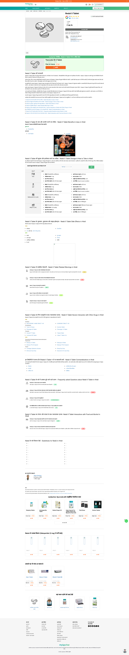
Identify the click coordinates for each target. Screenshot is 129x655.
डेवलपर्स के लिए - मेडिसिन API (61, 639)
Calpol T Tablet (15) (62, 335)
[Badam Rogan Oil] (58, 504)
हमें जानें (27, 622)
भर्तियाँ (27, 629)
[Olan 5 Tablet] (31, 571)
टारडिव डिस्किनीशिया (70, 368)
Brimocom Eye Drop (31, 350)
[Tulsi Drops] (84, 504)
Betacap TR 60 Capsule (63, 345)
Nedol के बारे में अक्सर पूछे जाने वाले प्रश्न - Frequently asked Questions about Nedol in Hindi (46, 111)
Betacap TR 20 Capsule (32, 345)
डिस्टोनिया (59, 228)
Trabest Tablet (60, 333)
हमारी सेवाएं (59, 622)
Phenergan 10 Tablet (62, 329)
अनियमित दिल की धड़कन (71, 366)
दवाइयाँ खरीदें (59, 624)
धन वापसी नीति (44, 627)
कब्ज (27, 231)
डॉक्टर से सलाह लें (59, 626)
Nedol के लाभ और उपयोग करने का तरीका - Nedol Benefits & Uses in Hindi (42, 99)
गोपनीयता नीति (44, 624)
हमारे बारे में (27, 624)
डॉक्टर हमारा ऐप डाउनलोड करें (77, 627)
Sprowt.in (28, 631)
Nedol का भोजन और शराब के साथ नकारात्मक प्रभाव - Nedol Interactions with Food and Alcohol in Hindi (48, 113)
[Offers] (86, 4)
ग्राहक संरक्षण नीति (44, 629)
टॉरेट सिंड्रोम (30, 133)
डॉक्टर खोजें (59, 633)
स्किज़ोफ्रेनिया (31, 129)
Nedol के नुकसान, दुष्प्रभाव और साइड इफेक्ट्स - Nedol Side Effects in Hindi (42, 103)
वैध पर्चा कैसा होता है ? (74, 37)
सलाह (26, 8)
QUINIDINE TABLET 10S (63, 323)
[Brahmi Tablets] (97, 504)
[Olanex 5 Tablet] (44, 571)
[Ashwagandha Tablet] (44, 504)
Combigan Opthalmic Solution (34, 348)
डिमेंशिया (67, 370)
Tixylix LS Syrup (30, 327)
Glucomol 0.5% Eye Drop (63, 350)
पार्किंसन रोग (30, 370)
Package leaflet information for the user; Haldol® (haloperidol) (61, 493)
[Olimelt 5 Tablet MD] (58, 571)
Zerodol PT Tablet (31, 333)
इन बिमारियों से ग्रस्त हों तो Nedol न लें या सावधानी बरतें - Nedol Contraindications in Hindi (45, 109)
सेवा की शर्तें (43, 626)
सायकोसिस (68, 133)
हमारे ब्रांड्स (47, 8)
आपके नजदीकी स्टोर (60, 631)
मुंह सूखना (59, 235)
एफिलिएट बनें (59, 641)
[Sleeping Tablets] (31, 504)
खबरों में (27, 626)
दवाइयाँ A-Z (56, 8)
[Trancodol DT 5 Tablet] (35, 65)
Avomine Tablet (61, 327)
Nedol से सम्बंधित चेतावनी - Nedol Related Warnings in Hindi (39, 105)
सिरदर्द (58, 237)
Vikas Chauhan (38, 475)
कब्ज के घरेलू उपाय (36, 231)
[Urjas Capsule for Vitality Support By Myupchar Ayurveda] (71, 504)
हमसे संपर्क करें (28, 627)
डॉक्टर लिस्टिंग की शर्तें (76, 626)
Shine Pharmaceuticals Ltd (74, 32)
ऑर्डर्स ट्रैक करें (59, 627)
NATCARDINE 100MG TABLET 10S (35, 323)
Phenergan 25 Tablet (31, 329)
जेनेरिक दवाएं (59, 629)
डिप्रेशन (29, 366)
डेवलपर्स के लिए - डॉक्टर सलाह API (62, 637)
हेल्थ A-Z (66, 8)
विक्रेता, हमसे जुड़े (59, 635)
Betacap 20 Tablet (61, 342)
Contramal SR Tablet (31, 335)
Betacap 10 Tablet (31, 342)
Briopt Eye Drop (61, 348)
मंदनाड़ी (29, 368)
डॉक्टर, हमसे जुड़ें (75, 624)
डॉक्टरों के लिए (75, 622)
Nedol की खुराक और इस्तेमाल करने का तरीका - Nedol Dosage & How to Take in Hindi (44, 101)
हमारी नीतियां (44, 622)
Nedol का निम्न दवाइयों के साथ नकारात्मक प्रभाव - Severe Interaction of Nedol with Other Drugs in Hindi (49, 107)
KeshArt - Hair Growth (30, 635)
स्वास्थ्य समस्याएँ (35, 8)
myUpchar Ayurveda (30, 633)
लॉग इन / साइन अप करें (98, 8)
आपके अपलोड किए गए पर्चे (74, 41)
